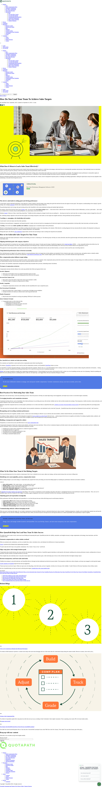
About (7, 37)
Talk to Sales (5, 47)
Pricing (4, 22)
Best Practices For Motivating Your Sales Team (57, 572)
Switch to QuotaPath (10, 760)
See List (28, 188)
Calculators (8, 33)
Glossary (7, 772)
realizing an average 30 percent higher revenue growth (66, 404)
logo (6, 5)
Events (7, 34)
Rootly (5, 213)
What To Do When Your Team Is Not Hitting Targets (79, 572)
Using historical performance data (34, 254)
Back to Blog (3, 95)
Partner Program (9, 39)
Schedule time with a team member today (41, 568)
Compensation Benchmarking (14, 17)
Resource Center (9, 25)
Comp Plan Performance (13, 18)
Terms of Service (28, 786)
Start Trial (5, 386)
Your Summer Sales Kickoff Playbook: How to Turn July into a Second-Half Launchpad (17, 726)
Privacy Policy (21, 786)
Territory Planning (12, 20)
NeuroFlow (8, 365)
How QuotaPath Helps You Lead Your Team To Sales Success (16, 580)
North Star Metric (68, 244)
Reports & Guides (9, 765)
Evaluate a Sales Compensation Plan (7, 716)
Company (5, 35)
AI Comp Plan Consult (13, 14)
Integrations (8, 12)
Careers (7, 38)
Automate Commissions (11, 8)
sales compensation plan (33, 422)
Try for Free (5, 48)
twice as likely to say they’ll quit (40, 416)
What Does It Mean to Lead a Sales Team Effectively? (12, 572)
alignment (12, 204)
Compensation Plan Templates (12, 32)
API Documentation (10, 761)
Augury (23, 209)
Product (4, 4)
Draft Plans (48, 365)
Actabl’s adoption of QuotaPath (7, 563)
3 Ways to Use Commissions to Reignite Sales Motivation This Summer (14, 648)
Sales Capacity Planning (13, 19)
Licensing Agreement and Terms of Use (8, 786)
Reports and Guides (10, 27)
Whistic (1, 371)
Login (4, 45)
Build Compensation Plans (11, 7)
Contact (7, 40)
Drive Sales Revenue (10, 10)
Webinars (8, 29)
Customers (5, 23)
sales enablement (18, 231)
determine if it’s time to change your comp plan (11, 491)
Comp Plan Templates (10, 771)
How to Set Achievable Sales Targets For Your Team (35, 572)
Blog (7, 28)
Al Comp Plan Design (13, 15)
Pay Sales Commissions (11, 9)
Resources (5, 24)
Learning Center (9, 30)
